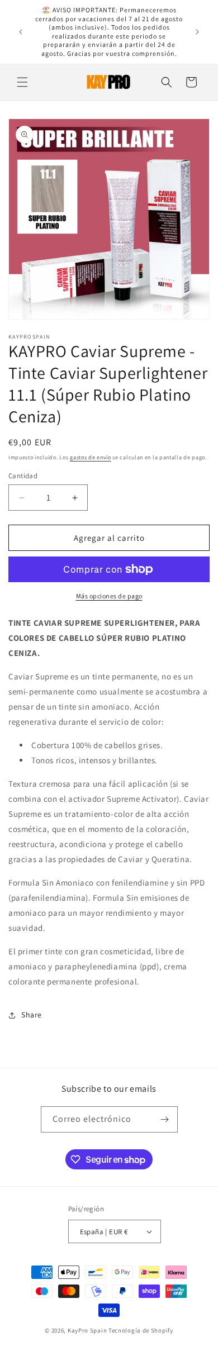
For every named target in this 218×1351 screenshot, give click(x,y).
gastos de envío (90, 457)
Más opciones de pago (109, 596)
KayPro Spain (87, 1330)
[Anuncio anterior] (20, 32)
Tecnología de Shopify (140, 1330)
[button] (22, 82)
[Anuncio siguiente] (197, 32)
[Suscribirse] (165, 1119)
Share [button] (31, 1015)
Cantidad (22, 476)
